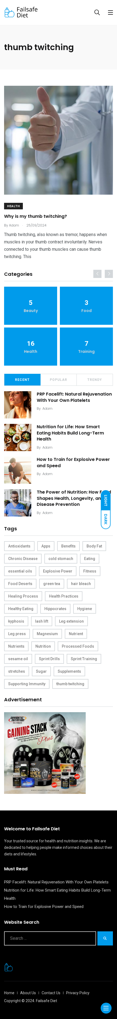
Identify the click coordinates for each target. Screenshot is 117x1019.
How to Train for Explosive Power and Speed (73, 462)
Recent (22, 380)
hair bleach (81, 584)
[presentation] (97, 274)
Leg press (17, 634)
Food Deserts (20, 584)
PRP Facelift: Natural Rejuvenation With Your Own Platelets (74, 397)
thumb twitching (70, 684)
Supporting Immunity (26, 684)
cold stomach (60, 558)
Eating (89, 558)
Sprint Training (84, 659)
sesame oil (18, 659)
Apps (45, 546)
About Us (28, 993)
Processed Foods (78, 646)
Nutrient (76, 634)
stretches (16, 671)
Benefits (68, 546)
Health (13, 206)
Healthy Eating (20, 609)
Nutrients (16, 646)
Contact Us (51, 993)
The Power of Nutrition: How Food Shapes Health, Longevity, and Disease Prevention (74, 498)
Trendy (94, 380)
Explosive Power (57, 571)
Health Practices (63, 596)
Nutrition (43, 646)
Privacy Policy (78, 993)
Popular (58, 380)
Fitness (89, 571)
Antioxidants (19, 546)
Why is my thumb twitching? (35, 216)
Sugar (41, 671)
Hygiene (84, 609)
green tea (51, 584)
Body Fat (94, 546)
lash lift (41, 621)
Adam (47, 408)
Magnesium (47, 634)
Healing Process (23, 596)
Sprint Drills (49, 659)
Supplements (69, 671)
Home (9, 993)
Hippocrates (55, 609)
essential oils (20, 571)
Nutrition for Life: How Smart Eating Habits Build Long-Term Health (70, 433)
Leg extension (71, 621)
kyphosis (16, 621)
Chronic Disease (23, 558)
